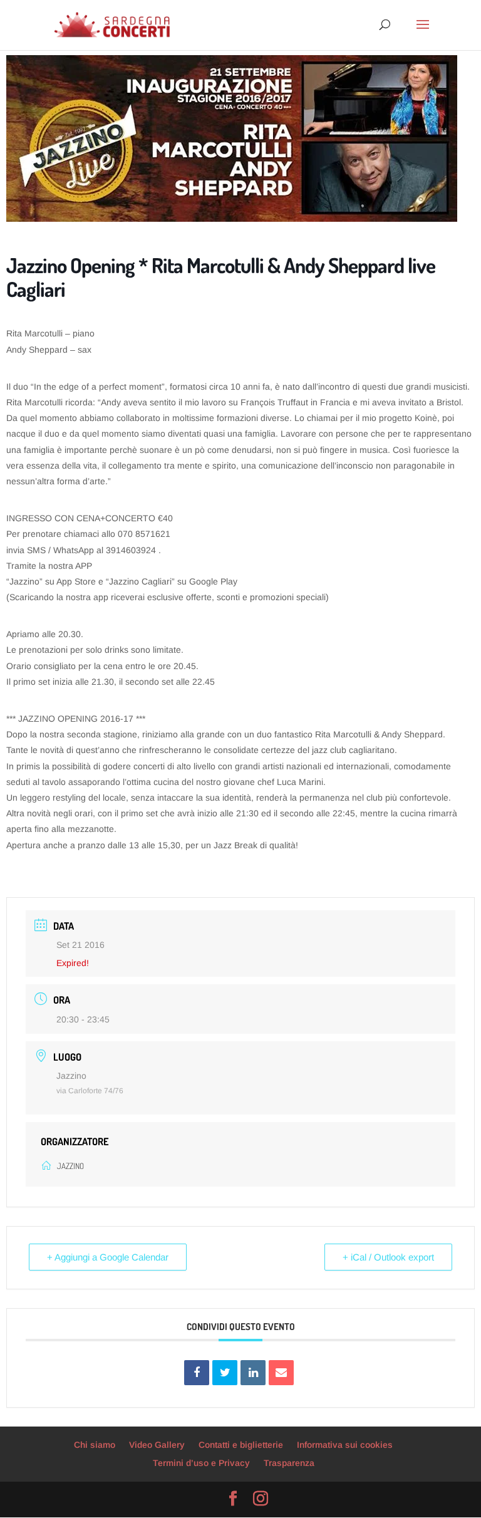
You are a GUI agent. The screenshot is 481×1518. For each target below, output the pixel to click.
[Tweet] (224, 1372)
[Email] (281, 1372)
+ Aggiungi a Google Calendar (107, 1257)
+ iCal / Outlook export (388, 1257)
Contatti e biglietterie (241, 1445)
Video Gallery (157, 1445)
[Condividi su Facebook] (196, 1372)
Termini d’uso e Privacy (201, 1463)
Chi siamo (94, 1445)
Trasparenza (289, 1463)
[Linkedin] (253, 1372)
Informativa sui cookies (345, 1445)
